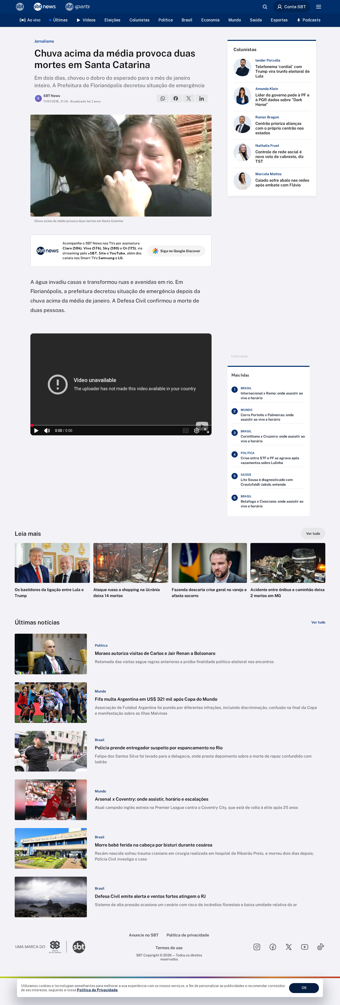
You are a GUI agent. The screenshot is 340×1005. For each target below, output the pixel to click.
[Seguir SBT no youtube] (305, 947)
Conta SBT (295, 6)
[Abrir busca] (265, 7)
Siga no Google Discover (180, 251)
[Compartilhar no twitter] (189, 98)
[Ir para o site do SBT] (79, 947)
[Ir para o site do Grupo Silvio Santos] (41, 947)
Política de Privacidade (97, 990)
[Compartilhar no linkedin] (202, 98)
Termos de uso (169, 947)
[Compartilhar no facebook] (176, 98)
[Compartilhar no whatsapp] (163, 98)
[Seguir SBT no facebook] (273, 947)
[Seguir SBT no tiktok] (321, 947)
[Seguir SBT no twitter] (289, 947)
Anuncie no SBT (144, 935)
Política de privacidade (188, 935)
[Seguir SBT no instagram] (257, 947)
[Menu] (318, 6)
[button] (52, 578)
